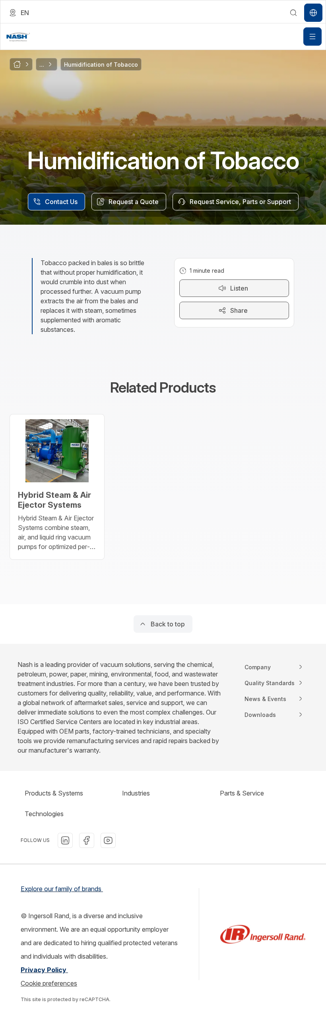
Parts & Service (242, 793)
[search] (293, 13)
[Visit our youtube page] (108, 840)
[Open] (312, 36)
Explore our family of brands (62, 889)
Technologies (44, 814)
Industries (136, 793)
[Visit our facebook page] (86, 840)
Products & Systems (54, 793)
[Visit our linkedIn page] (65, 840)
